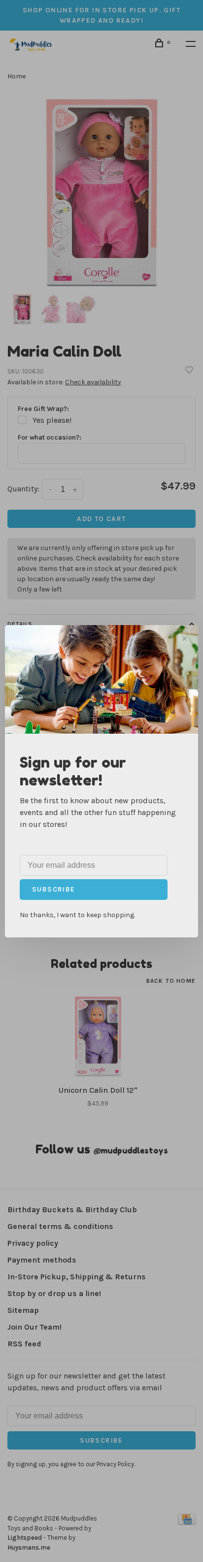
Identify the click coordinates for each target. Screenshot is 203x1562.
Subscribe (53, 889)
